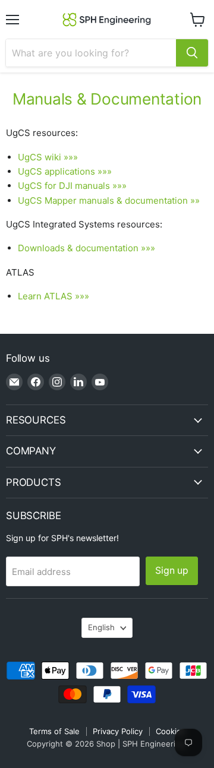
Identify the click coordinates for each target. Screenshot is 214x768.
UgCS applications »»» (65, 171)
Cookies (170, 731)
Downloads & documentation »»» (86, 248)
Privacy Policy (118, 731)
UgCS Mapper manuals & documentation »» (109, 200)
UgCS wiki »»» (48, 157)
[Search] (192, 53)
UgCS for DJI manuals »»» (72, 185)
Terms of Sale (54, 731)
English (101, 627)
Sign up (171, 570)
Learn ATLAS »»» (53, 296)
